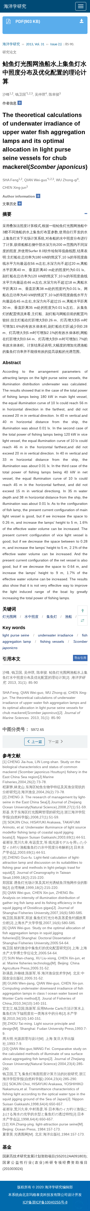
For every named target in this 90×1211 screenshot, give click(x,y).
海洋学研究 (15, 6)
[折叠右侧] (83, 621)
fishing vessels (52, 641)
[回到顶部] (83, 611)
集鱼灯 (51, 617)
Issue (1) (56, 44)
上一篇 (36, 742)
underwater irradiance (55, 635)
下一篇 (54, 742)
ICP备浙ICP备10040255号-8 (45, 1202)
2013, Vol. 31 (35, 44)
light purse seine (15, 635)
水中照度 (31, 617)
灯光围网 (9, 617)
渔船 (68, 617)
